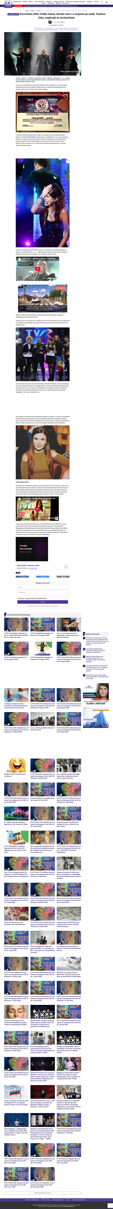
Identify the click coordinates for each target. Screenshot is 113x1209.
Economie (49, 1)
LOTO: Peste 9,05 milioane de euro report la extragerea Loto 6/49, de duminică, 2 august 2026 (16, 730)
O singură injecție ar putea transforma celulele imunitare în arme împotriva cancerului (16, 706)
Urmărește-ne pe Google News (70, 29)
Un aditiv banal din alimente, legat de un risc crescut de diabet (16, 823)
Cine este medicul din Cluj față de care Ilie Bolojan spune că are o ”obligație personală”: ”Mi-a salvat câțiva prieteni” (97, 668)
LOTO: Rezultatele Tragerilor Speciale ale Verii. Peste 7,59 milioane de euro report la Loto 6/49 (15, 849)
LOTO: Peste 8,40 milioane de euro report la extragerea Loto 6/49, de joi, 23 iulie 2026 (16, 800)
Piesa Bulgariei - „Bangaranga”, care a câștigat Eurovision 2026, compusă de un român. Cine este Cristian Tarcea (16, 1132)
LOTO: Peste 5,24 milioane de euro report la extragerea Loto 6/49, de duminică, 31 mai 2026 (69, 998)
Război (31, 1)
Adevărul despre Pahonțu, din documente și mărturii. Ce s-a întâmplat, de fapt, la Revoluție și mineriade (95, 659)
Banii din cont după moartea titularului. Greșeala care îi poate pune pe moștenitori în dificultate (69, 974)
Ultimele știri (17, 1)
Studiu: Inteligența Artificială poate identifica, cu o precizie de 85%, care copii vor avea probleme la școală (42, 949)
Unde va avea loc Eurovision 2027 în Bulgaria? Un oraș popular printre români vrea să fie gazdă (16, 1103)
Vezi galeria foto (69, 71)
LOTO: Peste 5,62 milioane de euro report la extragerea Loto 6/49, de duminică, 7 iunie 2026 (16, 998)
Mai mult (66, 3)
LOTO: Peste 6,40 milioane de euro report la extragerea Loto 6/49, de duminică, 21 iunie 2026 (42, 924)
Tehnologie (50, 3)
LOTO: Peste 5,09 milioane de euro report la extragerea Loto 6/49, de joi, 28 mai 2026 (69, 1022)
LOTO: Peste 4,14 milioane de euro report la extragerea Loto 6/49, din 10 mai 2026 (42, 1161)
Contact (68, 1200)
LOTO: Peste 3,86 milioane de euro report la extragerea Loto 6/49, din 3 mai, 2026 (16, 1185)
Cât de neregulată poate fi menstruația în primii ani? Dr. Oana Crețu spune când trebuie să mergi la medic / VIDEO (42, 1049)
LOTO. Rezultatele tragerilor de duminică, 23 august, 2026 (41, 634)
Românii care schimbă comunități (75, 1)
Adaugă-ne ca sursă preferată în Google (47, 29)
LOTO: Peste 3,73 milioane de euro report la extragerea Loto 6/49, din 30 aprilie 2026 (42, 1185)
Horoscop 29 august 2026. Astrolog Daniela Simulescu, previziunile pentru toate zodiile (97, 676)
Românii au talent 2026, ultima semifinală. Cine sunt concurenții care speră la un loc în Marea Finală (69, 1049)
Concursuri (38, 10)
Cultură (96, 1)
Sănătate (89, 1)
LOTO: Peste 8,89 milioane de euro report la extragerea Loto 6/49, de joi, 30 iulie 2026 (69, 730)
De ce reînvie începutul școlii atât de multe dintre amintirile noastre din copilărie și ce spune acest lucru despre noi (42, 849)
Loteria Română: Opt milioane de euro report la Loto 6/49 (42, 799)
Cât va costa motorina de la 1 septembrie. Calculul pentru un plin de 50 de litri (68, 635)
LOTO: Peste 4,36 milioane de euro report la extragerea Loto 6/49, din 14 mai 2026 (16, 1161)
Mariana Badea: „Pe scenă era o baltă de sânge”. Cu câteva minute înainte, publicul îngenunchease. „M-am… (50, 6)
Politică (25, 1)
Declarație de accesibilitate (78, 1200)
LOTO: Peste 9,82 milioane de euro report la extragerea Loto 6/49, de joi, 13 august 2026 (69, 659)
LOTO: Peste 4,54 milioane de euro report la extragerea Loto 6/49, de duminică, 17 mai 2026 (69, 1131)
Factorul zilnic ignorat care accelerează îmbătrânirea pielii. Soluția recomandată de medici (15, 1022)
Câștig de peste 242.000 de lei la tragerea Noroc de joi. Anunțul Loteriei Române (68, 924)
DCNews (8, 4)
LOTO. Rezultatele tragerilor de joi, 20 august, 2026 (15, 658)
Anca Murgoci (61, 22)
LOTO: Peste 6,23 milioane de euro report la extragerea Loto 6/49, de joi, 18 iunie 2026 (16, 948)
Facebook (23, 576)
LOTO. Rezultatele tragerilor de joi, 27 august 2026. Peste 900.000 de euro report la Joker (16, 635)
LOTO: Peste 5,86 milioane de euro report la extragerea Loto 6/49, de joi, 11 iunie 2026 (42, 974)
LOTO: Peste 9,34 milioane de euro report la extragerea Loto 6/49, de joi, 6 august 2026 (69, 706)
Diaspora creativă (58, 1)
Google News (33, 568)
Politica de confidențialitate (32, 1200)
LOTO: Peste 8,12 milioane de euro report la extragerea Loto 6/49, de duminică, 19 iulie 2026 (69, 800)
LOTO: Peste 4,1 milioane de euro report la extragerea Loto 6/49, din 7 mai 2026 (68, 1161)
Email (64, 576)
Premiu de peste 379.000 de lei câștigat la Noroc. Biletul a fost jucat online (68, 824)
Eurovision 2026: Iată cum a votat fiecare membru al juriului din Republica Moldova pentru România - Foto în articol (42, 1104)
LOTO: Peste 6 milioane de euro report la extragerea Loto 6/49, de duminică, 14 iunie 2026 (16, 974)
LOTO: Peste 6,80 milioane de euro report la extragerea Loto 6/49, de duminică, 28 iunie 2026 (42, 900)
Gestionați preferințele (57, 1200)
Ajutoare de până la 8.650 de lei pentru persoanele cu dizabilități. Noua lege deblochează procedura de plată (69, 875)
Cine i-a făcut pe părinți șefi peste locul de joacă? (42, 729)
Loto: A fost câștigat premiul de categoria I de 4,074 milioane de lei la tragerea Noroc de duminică (16, 874)
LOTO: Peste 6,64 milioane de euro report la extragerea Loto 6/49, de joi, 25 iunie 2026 (69, 900)
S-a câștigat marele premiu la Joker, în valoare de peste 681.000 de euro (69, 948)
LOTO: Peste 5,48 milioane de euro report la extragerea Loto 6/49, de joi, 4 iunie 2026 (42, 998)
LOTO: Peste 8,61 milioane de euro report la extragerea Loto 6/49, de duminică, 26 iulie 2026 (42, 776)
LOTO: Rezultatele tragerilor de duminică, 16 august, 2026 (41, 658)
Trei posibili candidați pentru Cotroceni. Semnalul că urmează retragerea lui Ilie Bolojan (95, 650)
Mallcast (58, 3)
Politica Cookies (46, 1200)
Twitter (44, 576)
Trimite (43, 602)
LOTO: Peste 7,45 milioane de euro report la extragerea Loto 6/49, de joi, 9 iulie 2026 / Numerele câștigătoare (69, 849)
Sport (44, 3)
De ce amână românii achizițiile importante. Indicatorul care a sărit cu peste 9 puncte (68, 776)
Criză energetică (39, 1)
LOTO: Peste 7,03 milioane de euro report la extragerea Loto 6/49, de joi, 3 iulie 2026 (16, 900)
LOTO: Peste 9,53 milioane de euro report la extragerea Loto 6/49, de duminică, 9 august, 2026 (42, 706)
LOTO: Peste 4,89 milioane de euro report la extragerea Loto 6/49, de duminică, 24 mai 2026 (16, 1048)
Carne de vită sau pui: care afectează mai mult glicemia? (14, 923)
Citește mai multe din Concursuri (42, 1193)
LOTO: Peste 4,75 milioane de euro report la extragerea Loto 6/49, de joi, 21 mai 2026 (16, 1075)
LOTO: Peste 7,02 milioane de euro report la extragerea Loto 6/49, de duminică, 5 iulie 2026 (42, 874)
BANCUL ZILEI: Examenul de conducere (14, 775)
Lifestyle (32, 10)
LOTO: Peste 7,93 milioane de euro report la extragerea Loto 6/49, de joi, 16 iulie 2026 (42, 824)
